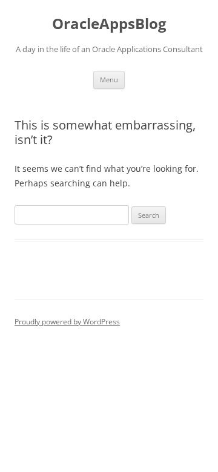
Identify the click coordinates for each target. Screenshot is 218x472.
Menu (109, 79)
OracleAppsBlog (109, 24)
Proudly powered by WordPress (67, 321)
